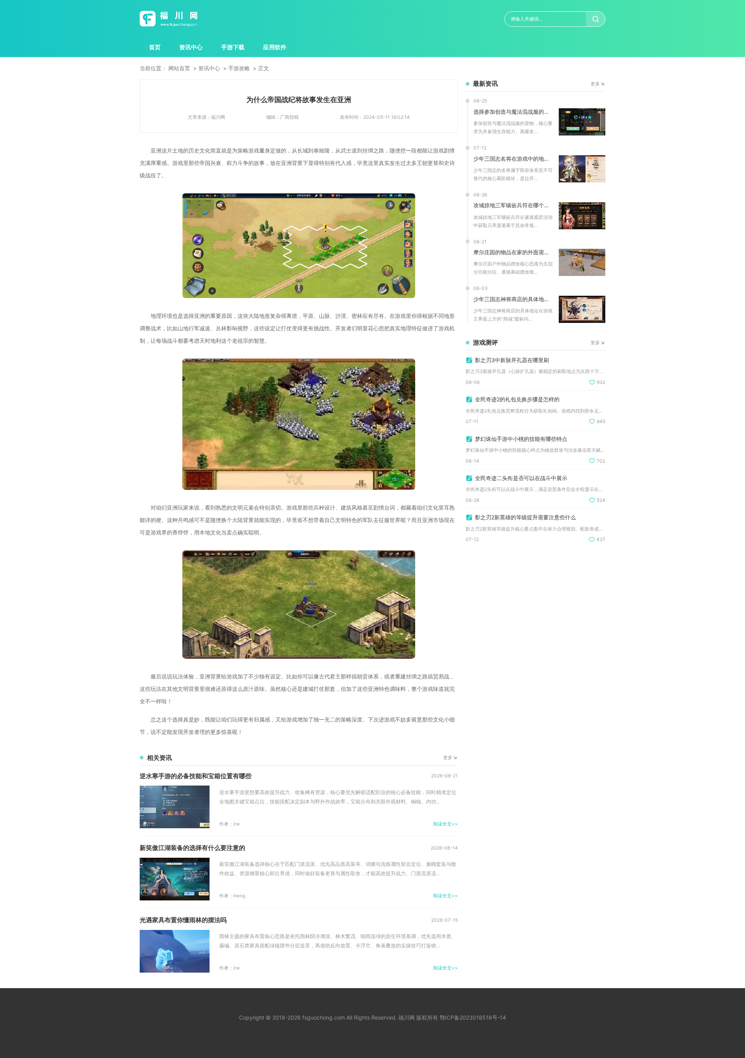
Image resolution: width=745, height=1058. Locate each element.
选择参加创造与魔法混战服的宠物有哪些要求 (513, 111)
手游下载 (232, 47)
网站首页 (179, 68)
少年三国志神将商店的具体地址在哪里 (513, 299)
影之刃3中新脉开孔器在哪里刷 (512, 360)
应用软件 (274, 47)
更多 (447, 757)
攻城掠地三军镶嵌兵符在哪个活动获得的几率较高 (513, 205)
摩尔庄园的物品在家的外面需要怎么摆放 (513, 252)
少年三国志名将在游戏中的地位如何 (513, 158)
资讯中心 (191, 47)
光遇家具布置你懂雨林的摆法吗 (183, 920)
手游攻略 (239, 68)
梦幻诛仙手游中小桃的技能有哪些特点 (521, 438)
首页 (155, 47)
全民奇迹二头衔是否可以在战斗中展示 (521, 478)
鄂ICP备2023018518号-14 (473, 1017)
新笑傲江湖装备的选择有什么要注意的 (192, 848)
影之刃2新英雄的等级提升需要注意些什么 (525, 517)
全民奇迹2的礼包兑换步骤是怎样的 (517, 399)
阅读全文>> (445, 824)
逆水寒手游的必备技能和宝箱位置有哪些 (195, 776)
